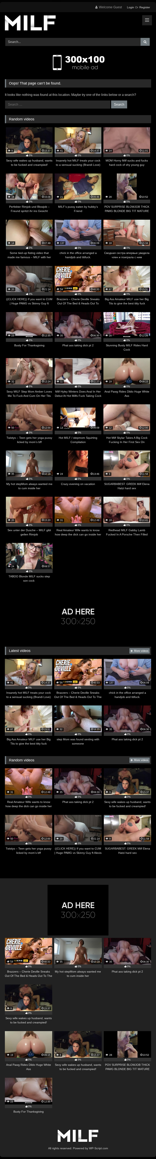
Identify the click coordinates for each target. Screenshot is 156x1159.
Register (144, 7)
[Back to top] (143, 1147)
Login (130, 7)
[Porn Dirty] (78, 23)
